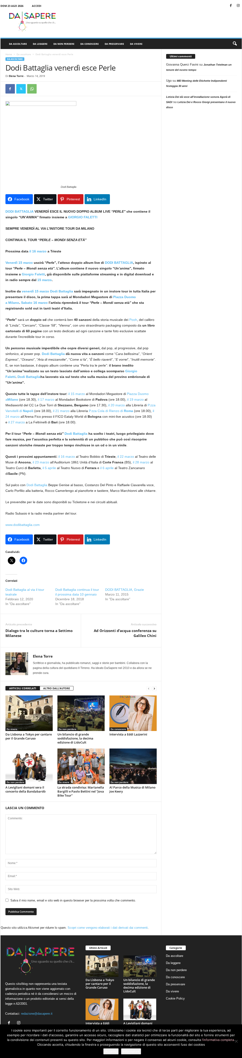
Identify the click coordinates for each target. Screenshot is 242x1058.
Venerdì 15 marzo (19, 262)
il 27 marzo (16, 422)
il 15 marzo (76, 394)
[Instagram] (238, 5)
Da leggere (40, 43)
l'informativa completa (218, 1040)
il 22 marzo (125, 456)
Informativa (131, 1051)
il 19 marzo (135, 399)
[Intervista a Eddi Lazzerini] (133, 713)
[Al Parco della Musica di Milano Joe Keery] (133, 766)
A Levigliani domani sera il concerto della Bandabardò (25, 789)
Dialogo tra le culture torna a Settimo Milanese (39, 633)
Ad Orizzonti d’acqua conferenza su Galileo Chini (125, 633)
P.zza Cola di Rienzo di (106, 411)
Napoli (28, 411)
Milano (13, 303)
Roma (128, 411)
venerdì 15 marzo (35, 291)
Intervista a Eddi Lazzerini (128, 734)
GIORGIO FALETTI (82, 217)
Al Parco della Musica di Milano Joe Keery (132, 789)
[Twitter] (21, 89)
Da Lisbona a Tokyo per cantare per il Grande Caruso (28, 736)
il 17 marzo (46, 399)
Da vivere (136, 43)
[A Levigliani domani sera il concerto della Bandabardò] (29, 766)
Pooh (133, 320)
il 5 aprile (49, 468)
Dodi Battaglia (61, 291)
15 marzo (44, 280)
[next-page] (154, 688)
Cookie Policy (175, 998)
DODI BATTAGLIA (20, 211)
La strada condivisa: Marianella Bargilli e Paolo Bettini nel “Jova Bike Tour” (80, 791)
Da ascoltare (18, 43)
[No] (236, 1041)
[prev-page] (148, 688)
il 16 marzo (38, 251)
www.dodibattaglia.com (22, 525)
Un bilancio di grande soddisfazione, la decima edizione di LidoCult (75, 738)
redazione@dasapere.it (36, 1013)
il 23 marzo (41, 462)
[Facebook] (231, 5)
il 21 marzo (61, 411)
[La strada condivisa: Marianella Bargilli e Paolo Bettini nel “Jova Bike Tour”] (81, 766)
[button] (234, 44)
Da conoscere (89, 43)
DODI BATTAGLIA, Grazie (124, 590)
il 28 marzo (141, 462)
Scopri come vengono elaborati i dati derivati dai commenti (108, 927)
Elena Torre (16, 76)
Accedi (36, 6)
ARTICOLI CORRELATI (22, 688)
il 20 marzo (116, 405)
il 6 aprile (107, 468)
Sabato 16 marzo (34, 303)
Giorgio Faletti (33, 274)
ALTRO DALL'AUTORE (56, 688)
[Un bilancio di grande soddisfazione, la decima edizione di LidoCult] (81, 713)
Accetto (111, 1051)
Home (8, 54)
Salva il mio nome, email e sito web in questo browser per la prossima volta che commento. (73, 900)
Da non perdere (63, 43)
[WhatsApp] (32, 89)
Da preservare (114, 43)
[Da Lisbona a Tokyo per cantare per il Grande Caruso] (29, 713)
